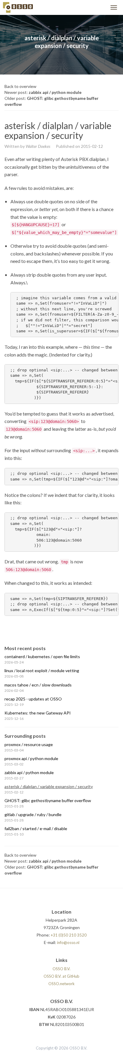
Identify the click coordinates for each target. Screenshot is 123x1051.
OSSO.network (61, 983)
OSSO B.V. (61, 968)
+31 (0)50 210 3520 (69, 935)
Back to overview (20, 86)
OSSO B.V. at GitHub (61, 976)
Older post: (51, 101)
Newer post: (43, 92)
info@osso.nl (68, 942)
